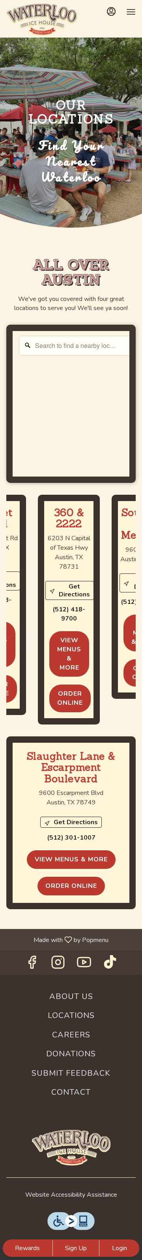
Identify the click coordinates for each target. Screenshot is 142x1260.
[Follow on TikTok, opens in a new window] (110, 965)
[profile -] (111, 11)
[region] (77, 410)
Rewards (27, 1248)
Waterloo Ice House (71, 1147)
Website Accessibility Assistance (71, 1194)
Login (119, 1248)
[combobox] (77, 346)
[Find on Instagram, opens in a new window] (58, 965)
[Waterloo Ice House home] (41, 20)
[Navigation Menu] (131, 12)
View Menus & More (69, 654)
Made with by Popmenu (57, 939)
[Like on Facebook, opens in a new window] (32, 965)
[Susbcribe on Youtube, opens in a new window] (84, 965)
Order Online (70, 698)
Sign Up (76, 1248)
